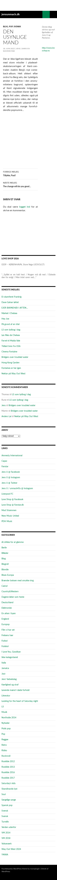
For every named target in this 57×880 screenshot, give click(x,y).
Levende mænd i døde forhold (15, 690)
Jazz (3, 674)
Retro (4, 745)
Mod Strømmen (9, 510)
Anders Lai (6, 416)
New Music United (10, 516)
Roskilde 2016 (8, 772)
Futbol (4, 641)
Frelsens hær (7, 635)
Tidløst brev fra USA (11, 346)
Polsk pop (6, 729)
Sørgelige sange (9, 800)
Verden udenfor (9, 827)
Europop (6, 624)
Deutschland (7, 602)
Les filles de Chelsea (11, 335)
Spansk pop (7, 805)
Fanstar (5, 467)
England (5, 619)
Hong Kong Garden (10, 363)
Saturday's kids (9, 783)
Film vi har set (8, 630)
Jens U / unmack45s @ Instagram (17, 488)
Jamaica (5, 668)
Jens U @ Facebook (11, 472)
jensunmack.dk (11, 14)
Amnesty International (12, 456)
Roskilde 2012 (8, 761)
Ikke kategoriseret (10, 657)
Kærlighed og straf (10, 685)
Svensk (17, 27)
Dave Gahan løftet (10, 302)
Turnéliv (5, 822)
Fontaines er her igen (11, 368)
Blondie (5, 570)
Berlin (4, 548)
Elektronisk (7, 608)
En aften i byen (9, 613)
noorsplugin (35, 869)
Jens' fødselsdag (9, 679)
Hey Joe (5, 319)
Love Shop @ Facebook (12, 499)
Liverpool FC (7, 494)
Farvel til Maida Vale (11, 341)
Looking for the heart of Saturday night (20, 701)
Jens (18, 48)
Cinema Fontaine (9, 352)
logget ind (24, 207)
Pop (11, 27)
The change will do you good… (17, 185)
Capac (4, 461)
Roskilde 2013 (8, 767)
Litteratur (6, 696)
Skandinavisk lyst (9, 789)
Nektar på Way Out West (13, 374)
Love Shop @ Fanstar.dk (13, 505)
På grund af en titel (10, 324)
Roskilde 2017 (8, 778)
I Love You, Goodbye (11, 652)
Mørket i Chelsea (9, 313)
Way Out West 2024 (11, 849)
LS (3, 707)
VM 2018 (6, 838)
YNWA (5, 855)
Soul (4, 794)
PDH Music (7, 521)
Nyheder (6, 723)
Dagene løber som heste (13, 597)
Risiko (4, 750)
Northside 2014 (9, 718)
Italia (4, 663)
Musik (4, 712)
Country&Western (10, 592)
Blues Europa (8, 575)
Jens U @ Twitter (9, 483)
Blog (5, 27)
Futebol (5, 646)
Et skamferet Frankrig (11, 297)
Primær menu (53, 14)
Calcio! (5, 586)
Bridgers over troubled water (15, 357)
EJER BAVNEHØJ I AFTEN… (15, 308)
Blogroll (5, 564)
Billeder (5, 553)
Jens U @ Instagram (11, 477)
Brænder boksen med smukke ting (18, 581)
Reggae (5, 740)
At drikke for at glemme (13, 542)
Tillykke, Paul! (11, 174)
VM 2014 (6, 833)
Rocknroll (6, 756)
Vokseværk (7, 844)
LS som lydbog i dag (11, 330)
